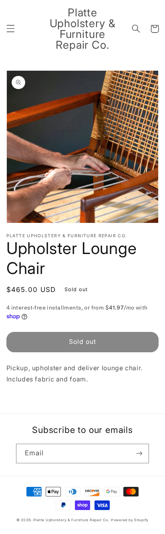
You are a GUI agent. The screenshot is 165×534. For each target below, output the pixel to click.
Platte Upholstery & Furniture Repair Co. (71, 520)
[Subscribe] (139, 453)
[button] (10, 29)
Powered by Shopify (130, 520)
